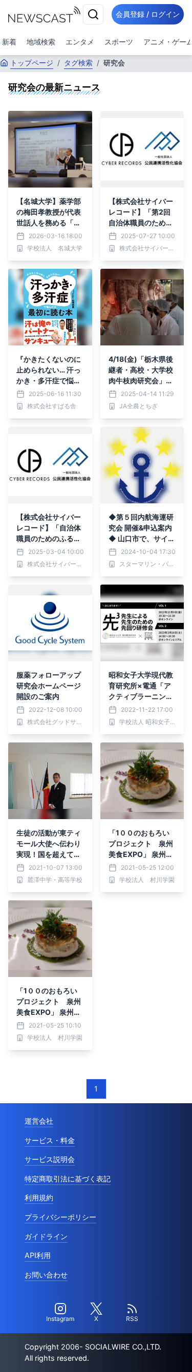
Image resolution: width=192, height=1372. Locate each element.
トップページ (31, 62)
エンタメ (80, 41)
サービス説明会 (50, 1159)
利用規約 (39, 1197)
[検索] (93, 14)
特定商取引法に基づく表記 (68, 1178)
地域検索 (41, 41)
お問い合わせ (46, 1274)
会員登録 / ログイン (148, 14)
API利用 (38, 1255)
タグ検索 (78, 62)
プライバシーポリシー (60, 1217)
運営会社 (39, 1121)
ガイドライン (46, 1236)
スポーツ (118, 41)
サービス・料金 (50, 1140)
